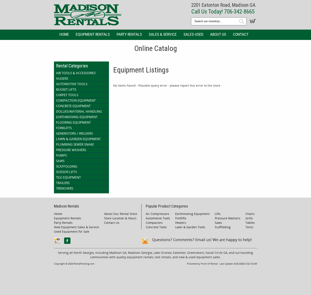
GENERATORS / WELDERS (74, 133)
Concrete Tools (156, 227)
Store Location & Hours (120, 218)
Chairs (250, 214)
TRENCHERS (64, 188)
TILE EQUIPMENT (68, 177)
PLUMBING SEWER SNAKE (75, 144)
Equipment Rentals (93, 34)
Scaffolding (223, 227)
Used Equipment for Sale (71, 231)
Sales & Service (163, 34)
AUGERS (62, 78)
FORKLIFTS (64, 128)
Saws (218, 223)
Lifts (218, 214)
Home (64, 34)
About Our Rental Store (120, 214)
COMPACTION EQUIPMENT (76, 100)
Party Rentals (129, 34)
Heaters (180, 223)
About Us (218, 34)
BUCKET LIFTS (66, 89)
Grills (249, 218)
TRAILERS (63, 183)
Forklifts (180, 218)
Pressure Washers (227, 218)
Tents (249, 227)
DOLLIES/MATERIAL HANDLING (79, 111)
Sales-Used (193, 34)
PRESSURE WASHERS (71, 150)
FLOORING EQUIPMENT (73, 122)
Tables (250, 223)
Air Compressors (157, 214)
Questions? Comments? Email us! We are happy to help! (202, 239)
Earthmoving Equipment (192, 214)
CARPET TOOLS (67, 95)
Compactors (154, 223)
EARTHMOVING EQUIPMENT (77, 117)
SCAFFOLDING (66, 166)
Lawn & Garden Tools (190, 227)
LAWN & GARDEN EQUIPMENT (78, 139)
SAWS (60, 161)
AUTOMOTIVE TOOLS (71, 84)
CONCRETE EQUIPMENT (73, 106)
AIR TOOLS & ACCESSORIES (76, 73)
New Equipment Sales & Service (76, 227)
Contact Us (111, 223)
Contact (241, 34)
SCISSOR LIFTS (66, 172)
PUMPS (61, 155)
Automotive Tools (158, 218)
